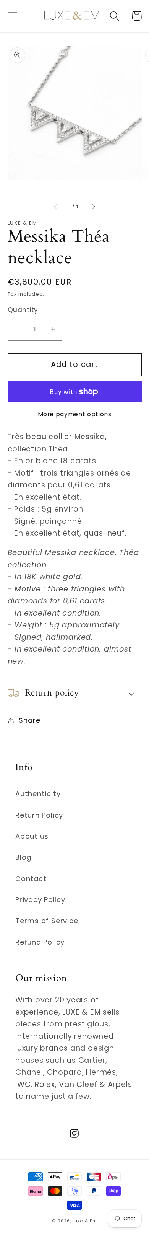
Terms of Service (46, 920)
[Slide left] (55, 206)
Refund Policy (40, 942)
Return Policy (39, 815)
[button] (12, 16)
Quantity (23, 310)
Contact (30, 878)
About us (32, 836)
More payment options (75, 414)
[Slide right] (94, 206)
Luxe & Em (85, 1221)
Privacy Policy (40, 899)
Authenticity (37, 793)
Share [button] (29, 720)
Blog (23, 857)
